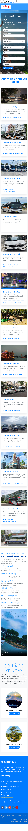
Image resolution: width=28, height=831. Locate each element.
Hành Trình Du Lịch (16, 821)
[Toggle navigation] (25, 7)
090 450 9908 (14, 713)
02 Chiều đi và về (9, 22)
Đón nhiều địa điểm (10, 24)
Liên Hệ (25, 821)
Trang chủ (15, 819)
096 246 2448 (14, 747)
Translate (12, 2)
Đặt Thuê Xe (23, 819)
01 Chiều (18, 22)
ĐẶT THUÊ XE (8, 68)
